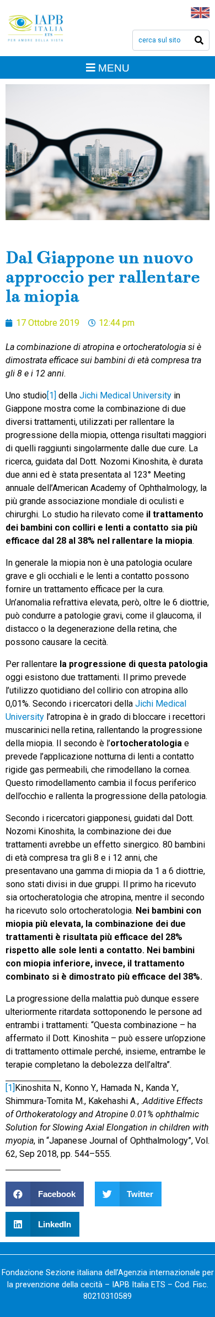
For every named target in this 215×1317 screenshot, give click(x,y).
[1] (51, 395)
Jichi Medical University (125, 395)
